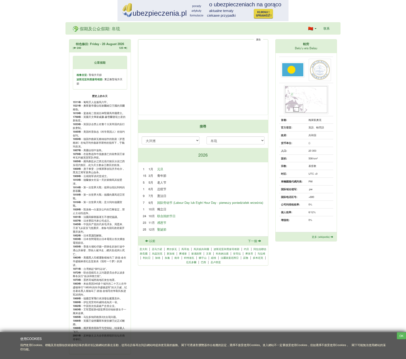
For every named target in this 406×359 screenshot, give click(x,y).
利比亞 (147, 257)
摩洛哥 (249, 253)
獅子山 (203, 257)
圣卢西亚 (216, 262)
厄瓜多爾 (191, 262)
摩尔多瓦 (172, 249)
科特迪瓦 (189, 257)
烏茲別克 (157, 253)
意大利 (143, 249)
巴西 (203, 262)
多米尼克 (258, 257)
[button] (312, 28)
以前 (151, 241)
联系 (327, 28)
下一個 (253, 241)
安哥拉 (237, 253)
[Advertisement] (203, 77)
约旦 (246, 249)
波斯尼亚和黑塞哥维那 (226, 249)
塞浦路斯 (196, 253)
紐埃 (213, 257)
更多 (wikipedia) (321, 237)
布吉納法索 (222, 253)
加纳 (157, 257)
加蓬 (167, 257)
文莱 (208, 253)
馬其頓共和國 (201, 249)
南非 (177, 257)
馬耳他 (185, 249)
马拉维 (261, 253)
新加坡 (171, 253)
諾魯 (245, 257)
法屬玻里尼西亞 (230, 257)
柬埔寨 (183, 253)
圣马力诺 (157, 249)
